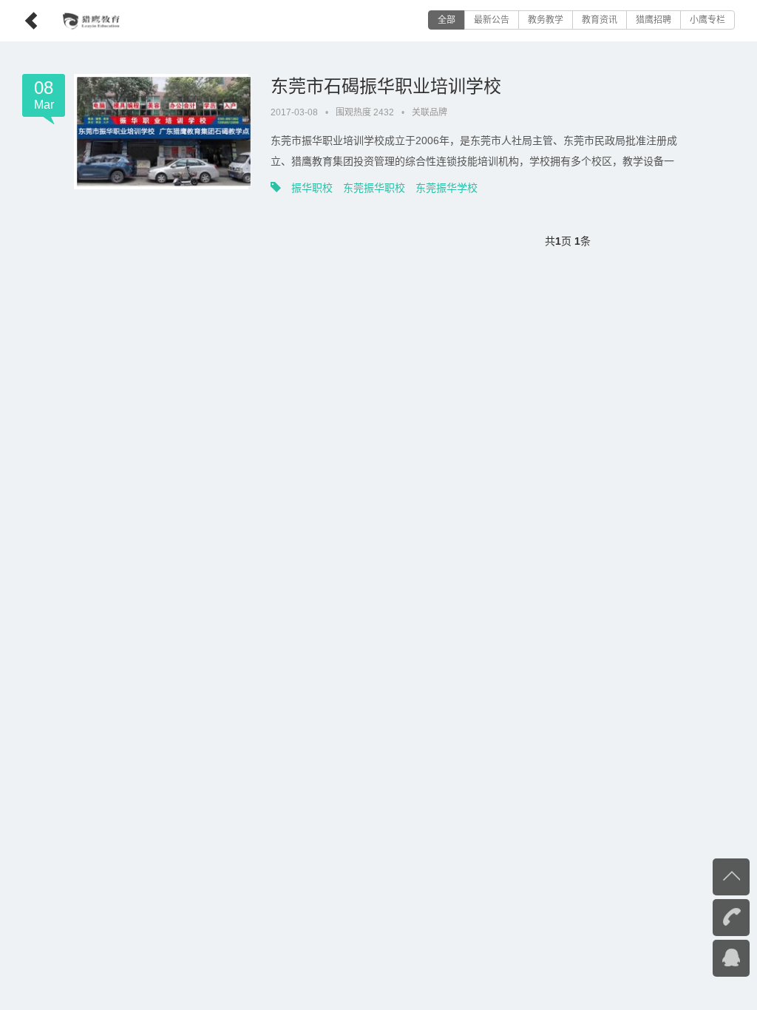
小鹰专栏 (707, 20)
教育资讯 (599, 20)
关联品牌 (429, 112)
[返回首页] (20, 16)
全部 (446, 20)
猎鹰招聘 (653, 20)
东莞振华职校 (374, 188)
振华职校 (312, 188)
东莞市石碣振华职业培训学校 (386, 86)
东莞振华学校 (446, 188)
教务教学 (545, 20)
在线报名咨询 (702, 957)
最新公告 (491, 20)
